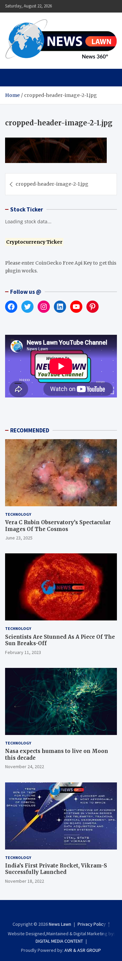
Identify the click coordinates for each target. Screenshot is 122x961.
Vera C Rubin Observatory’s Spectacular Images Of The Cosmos (58, 525)
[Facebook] (47, 912)
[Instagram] (56, 912)
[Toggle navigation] (13, 77)
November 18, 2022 (24, 881)
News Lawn (60, 924)
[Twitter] (65, 912)
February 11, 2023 (23, 652)
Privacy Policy (92, 924)
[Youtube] (74, 912)
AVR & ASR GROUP (82, 950)
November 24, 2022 (24, 766)
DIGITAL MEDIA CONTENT (59, 941)
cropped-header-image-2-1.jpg (52, 184)
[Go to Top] (110, 930)
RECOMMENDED (29, 430)
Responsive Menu (95, 6)
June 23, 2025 (19, 538)
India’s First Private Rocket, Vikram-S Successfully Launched (56, 869)
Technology (18, 514)
